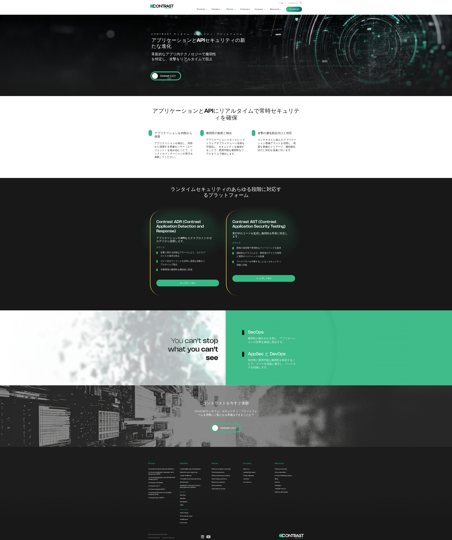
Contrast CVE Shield (155, 482)
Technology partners (219, 479)
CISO (182, 505)
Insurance (183, 522)
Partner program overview (221, 469)
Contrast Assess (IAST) (156, 489)
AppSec (183, 498)
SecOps (183, 495)
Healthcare (184, 519)
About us (246, 469)
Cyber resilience (186, 475)
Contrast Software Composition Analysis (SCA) (160, 493)
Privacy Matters (154, 537)
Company (259, 9)
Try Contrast (294, 9)
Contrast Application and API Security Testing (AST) (161, 478)
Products (201, 9)
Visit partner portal (218, 489)
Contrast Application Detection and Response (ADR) (161, 473)
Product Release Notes (283, 475)
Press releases (248, 475)
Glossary (278, 485)
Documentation (280, 472)
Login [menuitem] (282, 3)
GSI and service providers (221, 475)
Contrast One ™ (154, 486)
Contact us (292, 3)
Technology (184, 513)
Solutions (216, 9)
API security (184, 482)
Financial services (186, 516)
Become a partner (218, 482)
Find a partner (217, 485)
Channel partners (218, 472)
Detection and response (189, 472)
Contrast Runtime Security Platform (161, 469)
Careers (246, 479)
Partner (230, 9)
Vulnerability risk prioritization (190, 469)
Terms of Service (168, 537)
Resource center (281, 469)
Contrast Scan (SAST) (156, 497)
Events (277, 482)
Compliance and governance (190, 479)
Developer (183, 501)
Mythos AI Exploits (281, 492)
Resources (274, 9)
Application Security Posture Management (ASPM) (190, 486)
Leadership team (249, 472)
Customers (245, 9)
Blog (276, 479)
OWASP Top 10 (280, 489)
